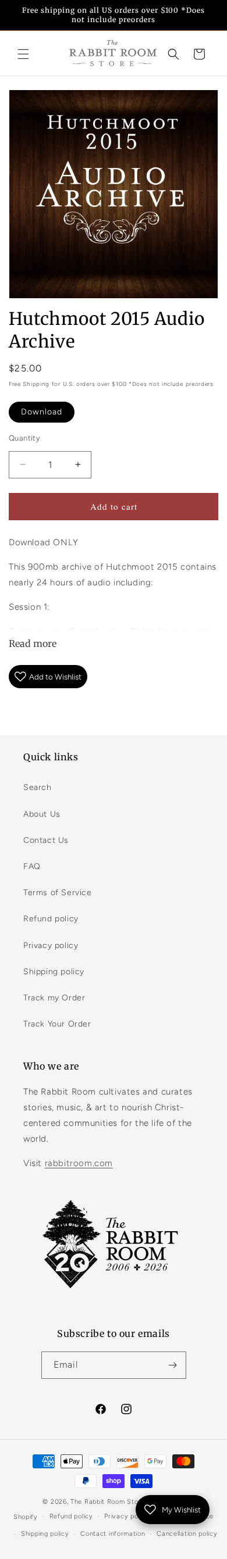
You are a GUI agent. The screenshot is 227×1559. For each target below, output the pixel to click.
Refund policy (51, 919)
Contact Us (46, 840)
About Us (42, 814)
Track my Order (54, 998)
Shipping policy (53, 972)
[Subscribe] (173, 1365)
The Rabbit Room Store (107, 1502)
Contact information (112, 1533)
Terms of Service (57, 893)
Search (37, 787)
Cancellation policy (187, 1533)
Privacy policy (50, 945)
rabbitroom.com (79, 1163)
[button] (23, 54)
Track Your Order (57, 1024)
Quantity (24, 438)
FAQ (32, 866)
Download (41, 412)
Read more (32, 643)
